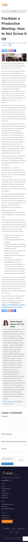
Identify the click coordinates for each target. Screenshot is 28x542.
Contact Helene (7, 521)
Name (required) (6, 434)
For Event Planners (6, 488)
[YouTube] (4, 480)
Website (4, 449)
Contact (4, 491)
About (3, 486)
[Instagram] (9, 480)
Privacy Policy (5, 493)
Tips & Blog (4, 495)
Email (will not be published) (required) (13, 441)
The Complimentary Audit (8, 508)
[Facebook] (7, 480)
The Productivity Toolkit (7, 504)
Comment (4, 416)
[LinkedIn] (2, 480)
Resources (4, 506)
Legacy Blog (5, 497)
